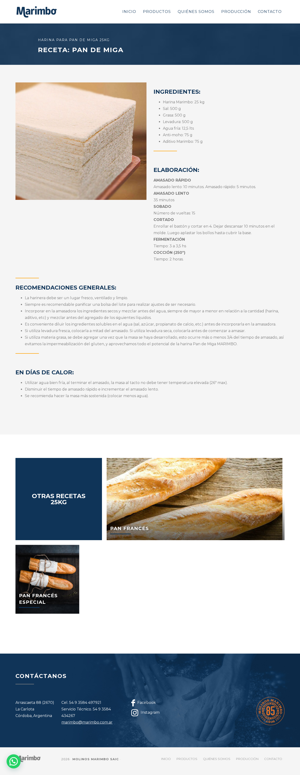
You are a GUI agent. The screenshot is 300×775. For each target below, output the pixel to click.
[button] (14, 761)
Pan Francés (129, 528)
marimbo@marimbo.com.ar (86, 722)
